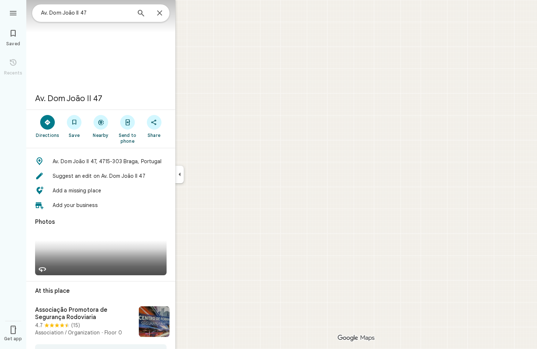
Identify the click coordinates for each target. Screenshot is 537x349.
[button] (100, 161)
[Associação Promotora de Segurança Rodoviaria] (100, 322)
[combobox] (86, 12)
